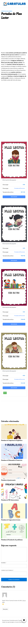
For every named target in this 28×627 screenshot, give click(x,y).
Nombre (3, 562)
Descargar (14, 196)
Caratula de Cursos (6, 11)
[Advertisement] (14, 37)
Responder (5, 609)
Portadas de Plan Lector (19, 188)
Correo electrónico (7, 570)
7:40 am (24, 600)
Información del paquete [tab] (9, 180)
